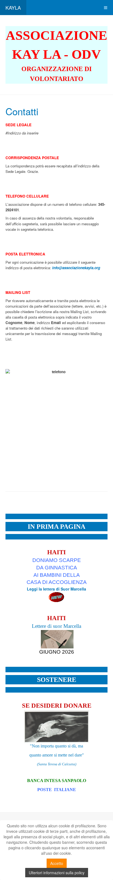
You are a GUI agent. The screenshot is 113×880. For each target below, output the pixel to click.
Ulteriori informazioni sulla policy (56, 872)
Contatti (21, 111)
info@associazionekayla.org (76, 267)
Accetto (56, 863)
